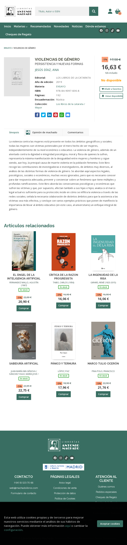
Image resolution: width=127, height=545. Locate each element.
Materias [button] (20, 26)
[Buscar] (93, 11)
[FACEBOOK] (101, 30)
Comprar (24, 308)
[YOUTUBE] (118, 30)
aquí (68, 526)
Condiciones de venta (65, 488)
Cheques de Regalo (106, 497)
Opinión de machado (44, 132)
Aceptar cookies (110, 523)
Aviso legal (65, 482)
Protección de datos (65, 493)
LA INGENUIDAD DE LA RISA (103, 276)
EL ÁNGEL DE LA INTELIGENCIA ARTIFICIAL (24, 276)
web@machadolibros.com (23, 488)
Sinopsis (14, 132)
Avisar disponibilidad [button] (114, 96)
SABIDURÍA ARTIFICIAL (23, 363)
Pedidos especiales (106, 492)
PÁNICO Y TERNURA (63, 363)
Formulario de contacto (23, 493)
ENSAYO (8, 48)
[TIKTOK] (112, 30)
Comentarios (75, 132)
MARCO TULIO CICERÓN (103, 363)
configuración (13, 530)
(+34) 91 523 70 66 (23, 482)
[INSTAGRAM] (106, 30)
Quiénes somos (106, 486)
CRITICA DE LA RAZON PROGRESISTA (63, 276)
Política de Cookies (65, 498)
